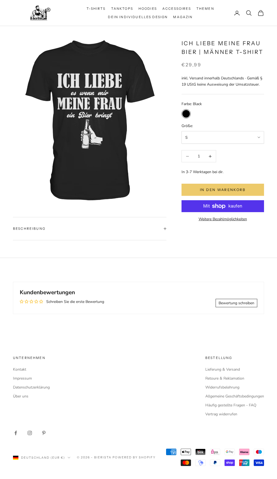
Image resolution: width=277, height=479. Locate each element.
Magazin (183, 17)
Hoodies (147, 9)
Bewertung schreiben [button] (236, 303)
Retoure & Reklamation (224, 378)
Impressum (22, 378)
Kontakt (19, 369)
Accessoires (176, 9)
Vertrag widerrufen (221, 414)
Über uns (20, 396)
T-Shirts (96, 9)
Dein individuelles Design (138, 17)
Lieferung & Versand (222, 369)
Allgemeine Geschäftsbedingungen (234, 396)
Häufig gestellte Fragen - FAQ (230, 405)
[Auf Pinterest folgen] (44, 433)
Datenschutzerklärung (31, 387)
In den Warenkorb (222, 189)
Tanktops (122, 9)
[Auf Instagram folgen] (29, 433)
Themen (205, 9)
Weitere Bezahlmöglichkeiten (223, 219)
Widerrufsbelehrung (222, 387)
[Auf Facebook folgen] (15, 433)
